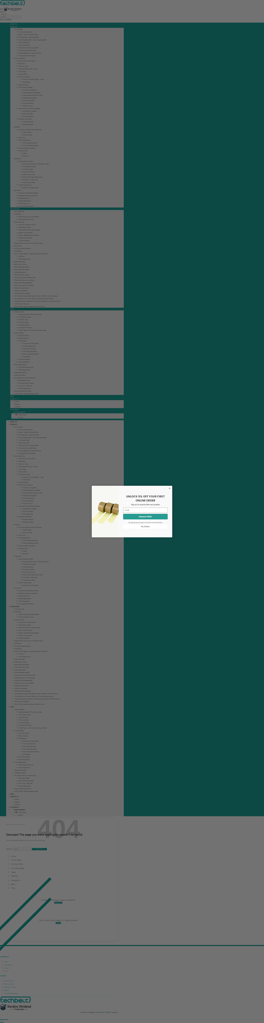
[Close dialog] (169, 488)
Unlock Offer (145, 516)
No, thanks (145, 526)
